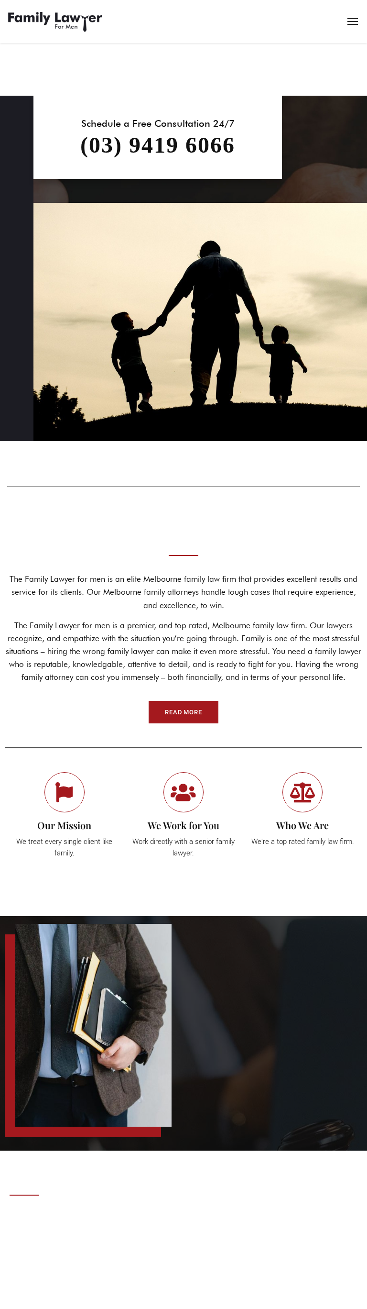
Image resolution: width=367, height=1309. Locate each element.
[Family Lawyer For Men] (55, 21)
